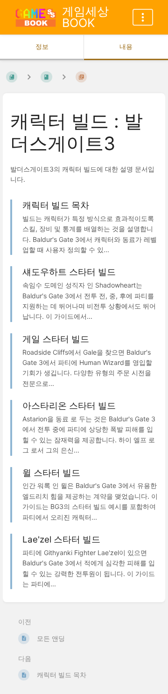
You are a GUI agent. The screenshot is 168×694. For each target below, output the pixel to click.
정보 (42, 46)
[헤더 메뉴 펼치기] (143, 17)
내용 (126, 46)
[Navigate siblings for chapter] (64, 77)
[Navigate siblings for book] (29, 77)
